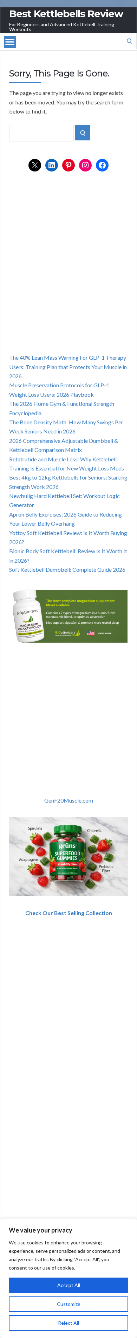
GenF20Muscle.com (68, 800)
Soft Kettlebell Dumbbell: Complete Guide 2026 (67, 569)
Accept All (68, 1285)
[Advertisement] (68, 270)
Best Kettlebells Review (66, 14)
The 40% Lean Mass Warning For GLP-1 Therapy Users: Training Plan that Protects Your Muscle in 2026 (68, 366)
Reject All (68, 1323)
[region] (68, 1278)
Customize (68, 1304)
